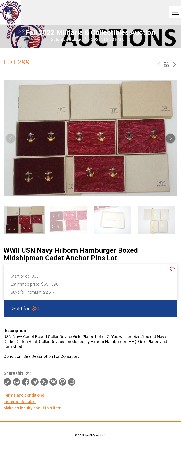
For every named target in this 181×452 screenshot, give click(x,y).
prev (159, 64)
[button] (170, 138)
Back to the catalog (167, 64)
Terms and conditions (24, 395)
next (174, 64)
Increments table (20, 401)
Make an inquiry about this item (33, 407)
